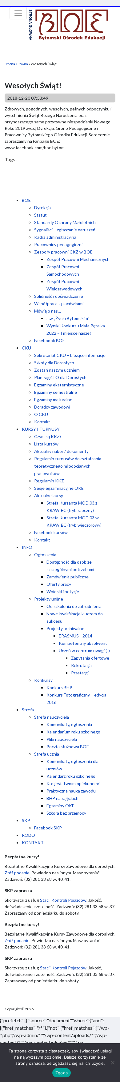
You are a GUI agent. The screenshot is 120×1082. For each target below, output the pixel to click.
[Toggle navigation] (18, 13)
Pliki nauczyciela (61, 739)
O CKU (41, 414)
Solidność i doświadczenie (58, 296)
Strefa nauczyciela (51, 717)
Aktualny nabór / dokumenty (61, 451)
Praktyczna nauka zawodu (71, 790)
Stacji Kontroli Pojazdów (63, 900)
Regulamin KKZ (49, 480)
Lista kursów (46, 443)
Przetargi (80, 672)
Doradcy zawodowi (52, 406)
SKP (26, 820)
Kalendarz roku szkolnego (70, 776)
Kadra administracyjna (55, 237)
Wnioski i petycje (62, 591)
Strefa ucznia (46, 754)
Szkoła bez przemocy (66, 813)
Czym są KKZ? (48, 436)
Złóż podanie (17, 872)
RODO (28, 835)
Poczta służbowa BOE (67, 746)
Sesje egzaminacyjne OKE (59, 488)
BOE (26, 200)
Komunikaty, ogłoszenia (69, 724)
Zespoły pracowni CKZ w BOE (63, 251)
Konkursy (43, 680)
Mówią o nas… (47, 310)
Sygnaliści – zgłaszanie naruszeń (64, 229)
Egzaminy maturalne (53, 399)
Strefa (28, 709)
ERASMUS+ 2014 (75, 635)
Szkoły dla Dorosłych (54, 362)
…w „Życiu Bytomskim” (67, 318)
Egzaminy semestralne (55, 392)
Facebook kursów (51, 532)
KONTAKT (33, 842)
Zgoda (61, 1072)
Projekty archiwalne (65, 628)
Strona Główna (16, 64)
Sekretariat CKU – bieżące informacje (70, 355)
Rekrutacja (81, 665)
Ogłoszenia (45, 554)
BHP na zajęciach (62, 798)
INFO (27, 547)
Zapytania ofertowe (90, 658)
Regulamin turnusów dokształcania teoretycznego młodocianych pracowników (67, 466)
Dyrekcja (42, 207)
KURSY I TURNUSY (41, 429)
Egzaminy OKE (60, 805)
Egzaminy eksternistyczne (59, 384)
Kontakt (42, 421)
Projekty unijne (48, 598)
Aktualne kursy (48, 495)
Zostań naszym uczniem (57, 370)
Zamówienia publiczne (67, 576)
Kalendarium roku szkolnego (73, 731)
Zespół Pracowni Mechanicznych (78, 259)
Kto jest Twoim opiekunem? (73, 783)
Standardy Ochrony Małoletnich (65, 222)
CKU (26, 347)
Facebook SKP (48, 827)
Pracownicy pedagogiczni (58, 244)
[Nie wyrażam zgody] (112, 1063)
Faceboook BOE (49, 340)
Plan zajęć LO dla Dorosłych (60, 377)
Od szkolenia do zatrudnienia (74, 606)
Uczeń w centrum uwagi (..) (84, 650)
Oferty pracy (58, 584)
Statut (40, 215)
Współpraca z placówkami (58, 303)
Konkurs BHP (59, 687)
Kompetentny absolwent (83, 643)
